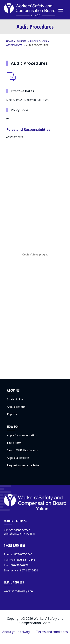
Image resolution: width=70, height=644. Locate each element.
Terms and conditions (52, 632)
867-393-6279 (19, 565)
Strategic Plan (15, 399)
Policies (21, 41)
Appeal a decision (18, 458)
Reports (12, 414)
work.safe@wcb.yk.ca (18, 591)
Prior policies (38, 41)
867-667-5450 (29, 570)
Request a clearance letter (23, 465)
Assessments (14, 45)
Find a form (14, 443)
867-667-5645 (23, 554)
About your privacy (16, 632)
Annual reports (16, 407)
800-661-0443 (26, 560)
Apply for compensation (22, 435)
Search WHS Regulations (22, 450)
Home (9, 41)
